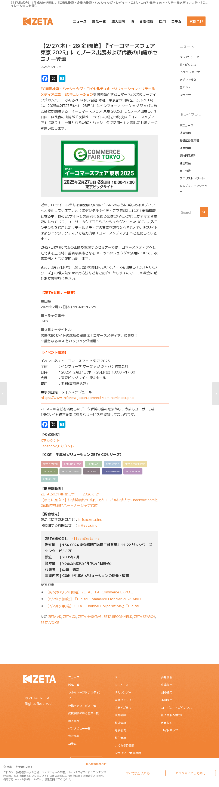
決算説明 (185, 148)
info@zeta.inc (90, 519)
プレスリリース (189, 57)
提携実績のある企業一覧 (83, 713)
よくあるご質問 (124, 745)
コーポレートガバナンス (176, 707)
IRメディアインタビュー (193, 188)
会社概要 (73, 736)
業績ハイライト (124, 700)
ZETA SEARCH (144, 616)
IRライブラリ (123, 707)
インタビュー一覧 (79, 728)
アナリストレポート (192, 178)
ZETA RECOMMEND (118, 616)
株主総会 (185, 163)
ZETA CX (69, 616)
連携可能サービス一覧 (82, 706)
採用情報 (166, 677)
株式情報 (120, 723)
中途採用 (166, 685)
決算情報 (120, 715)
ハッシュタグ (72, 88)
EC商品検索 (50, 88)
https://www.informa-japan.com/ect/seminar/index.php (87, 397)
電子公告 (185, 171)
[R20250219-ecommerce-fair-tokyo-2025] (20, 62)
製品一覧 (73, 685)
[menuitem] (79, 21)
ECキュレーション (79, 94)
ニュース (73, 677)
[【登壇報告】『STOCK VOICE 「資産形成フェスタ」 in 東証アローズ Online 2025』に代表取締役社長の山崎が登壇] (215, 393)
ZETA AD (54, 616)
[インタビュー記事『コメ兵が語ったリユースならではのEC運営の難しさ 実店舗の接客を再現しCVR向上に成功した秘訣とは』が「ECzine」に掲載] (3, 393)
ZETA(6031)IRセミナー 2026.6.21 (70, 494)
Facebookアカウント (57, 445)
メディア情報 (188, 80)
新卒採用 (166, 692)
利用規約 (166, 723)
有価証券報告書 (189, 140)
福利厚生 (166, 700)
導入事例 (73, 721)
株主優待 (120, 738)
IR (116, 677)
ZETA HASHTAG (90, 616)
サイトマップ (169, 730)
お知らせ (185, 87)
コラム (72, 743)
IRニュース (186, 125)
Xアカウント (50, 440)
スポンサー (187, 95)
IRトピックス (188, 64)
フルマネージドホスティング (85, 695)
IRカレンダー (123, 692)
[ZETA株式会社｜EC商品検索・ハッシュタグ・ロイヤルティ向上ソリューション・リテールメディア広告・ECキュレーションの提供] (38, 21)
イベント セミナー (191, 72)
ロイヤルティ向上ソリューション (112, 88)
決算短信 (185, 133)
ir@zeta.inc (87, 525)
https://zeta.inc (85, 538)
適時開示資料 (188, 155)
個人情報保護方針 (172, 715)
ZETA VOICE (50, 622)
